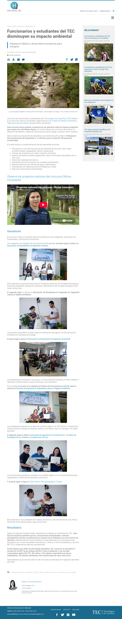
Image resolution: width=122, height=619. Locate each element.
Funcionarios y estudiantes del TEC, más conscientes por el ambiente (97, 37)
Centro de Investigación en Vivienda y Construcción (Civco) (41, 436)
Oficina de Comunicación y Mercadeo (19, 608)
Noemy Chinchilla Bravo (29, 52)
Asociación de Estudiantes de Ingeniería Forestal (27, 246)
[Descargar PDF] (14, 59)
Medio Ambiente (15, 55)
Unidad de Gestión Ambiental (21, 572)
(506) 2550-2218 (18, 611)
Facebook (56, 614)
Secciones (75, 609)
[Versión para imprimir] (9, 59)
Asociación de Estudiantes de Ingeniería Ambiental (49, 339)
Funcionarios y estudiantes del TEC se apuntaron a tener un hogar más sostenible (98, 69)
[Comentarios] (24, 59)
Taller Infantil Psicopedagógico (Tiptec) (45, 482)
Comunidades (71, 572)
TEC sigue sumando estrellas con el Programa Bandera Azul (97, 130)
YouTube (73, 614)
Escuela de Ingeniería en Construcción (48, 435)
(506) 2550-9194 (30, 611)
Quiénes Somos (105, 11)
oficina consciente (58, 572)
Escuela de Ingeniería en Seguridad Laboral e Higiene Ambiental (43, 388)
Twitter (62, 614)
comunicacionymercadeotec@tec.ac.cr (32, 614)
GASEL (35, 572)
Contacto (66, 609)
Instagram (67, 614)
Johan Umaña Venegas (104, 105)
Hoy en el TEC (14, 6)
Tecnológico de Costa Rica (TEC (57, 118)
